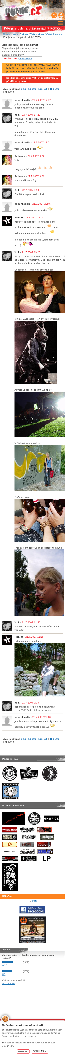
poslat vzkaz (25, 58)
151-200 (54, 89)
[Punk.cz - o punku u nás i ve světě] (23, 10)
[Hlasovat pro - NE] (12, 971)
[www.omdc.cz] (32, 942)
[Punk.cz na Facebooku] (32, 912)
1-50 (23, 89)
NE (4, 974)
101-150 (43, 89)
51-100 (32, 89)
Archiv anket (8, 983)
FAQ (34, 901)
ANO (4, 965)
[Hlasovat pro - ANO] (12, 962)
